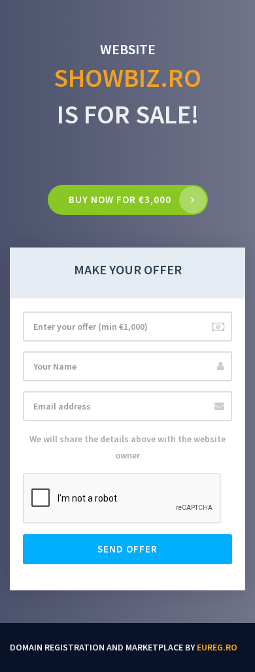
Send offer (127, 549)
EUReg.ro (217, 647)
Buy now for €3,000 (120, 199)
